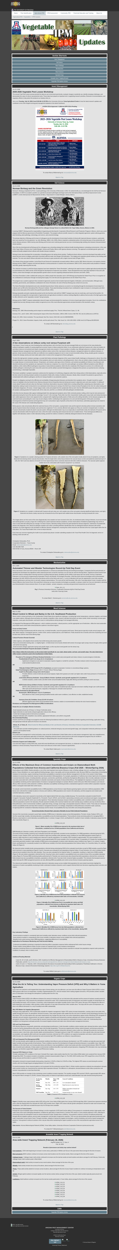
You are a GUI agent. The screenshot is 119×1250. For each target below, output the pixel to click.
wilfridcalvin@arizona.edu (68, 971)
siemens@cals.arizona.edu (69, 598)
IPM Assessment (52, 13)
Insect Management (59, 59)
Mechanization (59, 69)
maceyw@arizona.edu (70, 172)
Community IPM (65, 13)
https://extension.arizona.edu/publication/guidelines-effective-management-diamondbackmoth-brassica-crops (59, 962)
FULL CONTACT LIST (55, 1241)
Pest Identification (26, 13)
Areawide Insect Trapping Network (59, 78)
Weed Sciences (59, 72)
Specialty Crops (59, 75)
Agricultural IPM (39, 13)
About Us (99, 13)
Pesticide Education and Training (83, 13)
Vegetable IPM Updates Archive (59, 81)
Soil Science (59, 62)
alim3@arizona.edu (69, 1129)
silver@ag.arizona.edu (68, 324)
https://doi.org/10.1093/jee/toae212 (60, 965)
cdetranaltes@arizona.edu (24, 545)
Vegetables (27, 17)
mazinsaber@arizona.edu (68, 749)
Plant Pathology (59, 65)
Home (16, 13)
